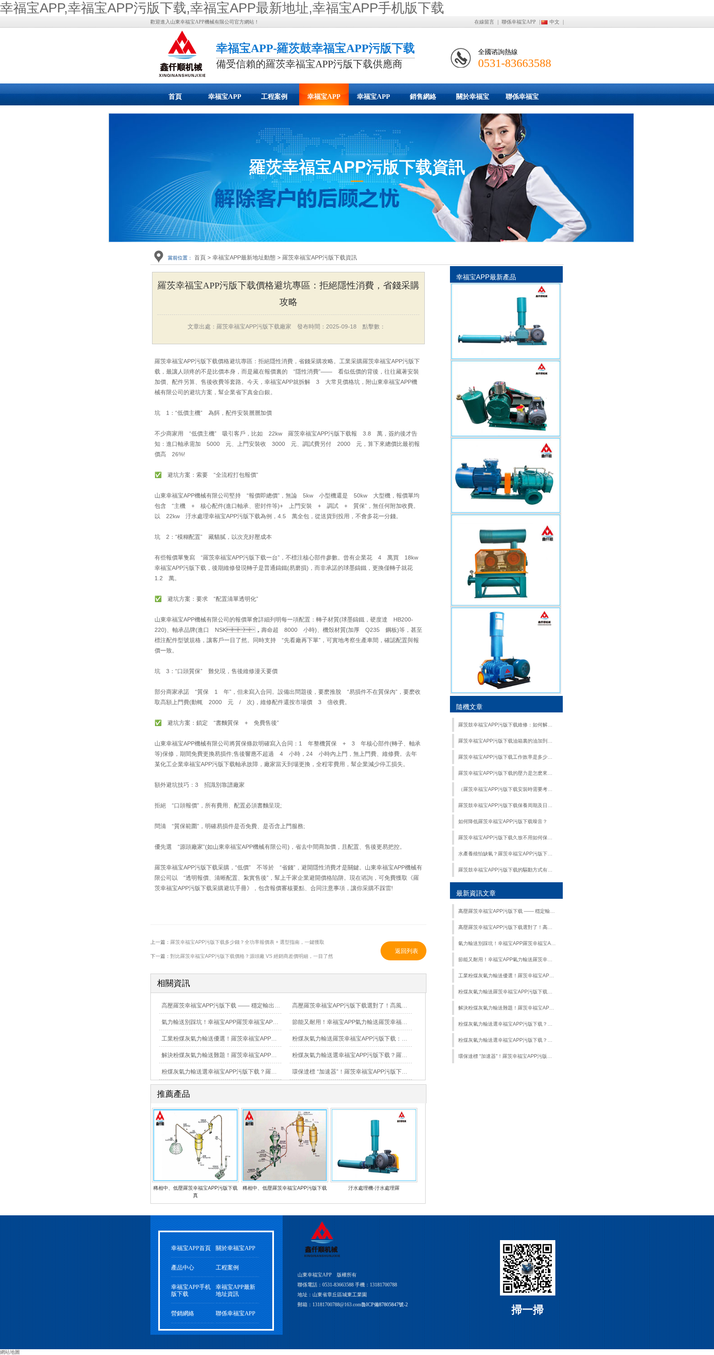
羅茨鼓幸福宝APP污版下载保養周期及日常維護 (507, 805)
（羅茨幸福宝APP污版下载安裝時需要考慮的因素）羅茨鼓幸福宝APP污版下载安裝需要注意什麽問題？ (507, 789)
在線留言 (484, 22)
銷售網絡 (423, 96)
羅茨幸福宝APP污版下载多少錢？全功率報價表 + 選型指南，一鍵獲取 (247, 942)
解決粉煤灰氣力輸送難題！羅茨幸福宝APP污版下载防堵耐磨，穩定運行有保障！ (265, 1055)
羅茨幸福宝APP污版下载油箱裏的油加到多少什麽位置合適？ (507, 741)
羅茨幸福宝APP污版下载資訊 (319, 257)
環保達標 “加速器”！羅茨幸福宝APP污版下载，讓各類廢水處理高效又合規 (507, 1056)
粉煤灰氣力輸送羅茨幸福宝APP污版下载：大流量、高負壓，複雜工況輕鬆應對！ (507, 992)
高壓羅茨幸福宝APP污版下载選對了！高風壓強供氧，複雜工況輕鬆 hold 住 (507, 927)
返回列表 (406, 951)
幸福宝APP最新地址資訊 (235, 1290)
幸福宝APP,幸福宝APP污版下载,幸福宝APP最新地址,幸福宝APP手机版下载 (222, 7)
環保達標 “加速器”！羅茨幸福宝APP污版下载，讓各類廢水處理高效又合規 (387, 1071)
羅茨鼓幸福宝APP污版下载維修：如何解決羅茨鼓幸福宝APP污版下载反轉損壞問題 (507, 725)
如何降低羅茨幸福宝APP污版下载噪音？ (502, 821)
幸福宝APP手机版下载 (373, 99)
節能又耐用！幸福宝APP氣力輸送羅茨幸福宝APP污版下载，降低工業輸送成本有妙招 (507, 959)
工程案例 (274, 96)
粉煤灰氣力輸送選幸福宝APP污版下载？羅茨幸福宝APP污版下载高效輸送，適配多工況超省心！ (507, 1040)
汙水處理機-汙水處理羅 (374, 1188)
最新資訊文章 (476, 893)
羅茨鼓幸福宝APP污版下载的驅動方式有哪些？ (507, 870)
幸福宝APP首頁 (191, 1248)
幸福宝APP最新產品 (486, 277)
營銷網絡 (182, 1313)
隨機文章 (469, 706)
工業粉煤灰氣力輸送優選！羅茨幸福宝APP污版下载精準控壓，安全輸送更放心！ (507, 976)
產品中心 (182, 1268)
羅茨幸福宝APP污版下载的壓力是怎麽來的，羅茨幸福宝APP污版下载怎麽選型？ (507, 773)
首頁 (175, 96)
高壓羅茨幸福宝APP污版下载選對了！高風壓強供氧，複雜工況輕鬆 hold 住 (389, 1005)
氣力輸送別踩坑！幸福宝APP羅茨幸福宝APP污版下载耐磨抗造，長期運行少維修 (507, 943)
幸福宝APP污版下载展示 (224, 99)
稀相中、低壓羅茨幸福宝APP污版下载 (285, 1188)
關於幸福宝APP (472, 99)
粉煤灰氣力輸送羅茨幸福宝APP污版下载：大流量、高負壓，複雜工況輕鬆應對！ (396, 1038)
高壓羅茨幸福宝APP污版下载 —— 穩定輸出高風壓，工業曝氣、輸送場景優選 (507, 911)
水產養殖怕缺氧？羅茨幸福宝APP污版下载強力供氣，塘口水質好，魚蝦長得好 (507, 854)
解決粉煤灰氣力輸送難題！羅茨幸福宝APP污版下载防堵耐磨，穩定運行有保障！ (507, 1008)
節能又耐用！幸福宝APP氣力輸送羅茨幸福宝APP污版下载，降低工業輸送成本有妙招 (401, 1022)
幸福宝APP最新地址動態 (323, 99)
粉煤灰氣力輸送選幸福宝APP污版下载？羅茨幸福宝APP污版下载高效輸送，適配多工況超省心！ (507, 1024)
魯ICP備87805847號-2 (384, 1304)
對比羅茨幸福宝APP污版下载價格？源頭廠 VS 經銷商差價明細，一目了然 (251, 956)
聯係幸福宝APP (519, 22)
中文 (554, 22)
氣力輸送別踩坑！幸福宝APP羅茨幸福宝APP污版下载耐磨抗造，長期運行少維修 (265, 1022)
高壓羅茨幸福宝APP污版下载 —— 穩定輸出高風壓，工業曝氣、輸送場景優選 (261, 1005)
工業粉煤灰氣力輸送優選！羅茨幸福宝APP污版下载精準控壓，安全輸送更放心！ (265, 1038)
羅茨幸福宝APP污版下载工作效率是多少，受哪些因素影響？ (507, 757)
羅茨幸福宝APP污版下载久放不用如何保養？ (507, 838)
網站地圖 (10, 1352)
